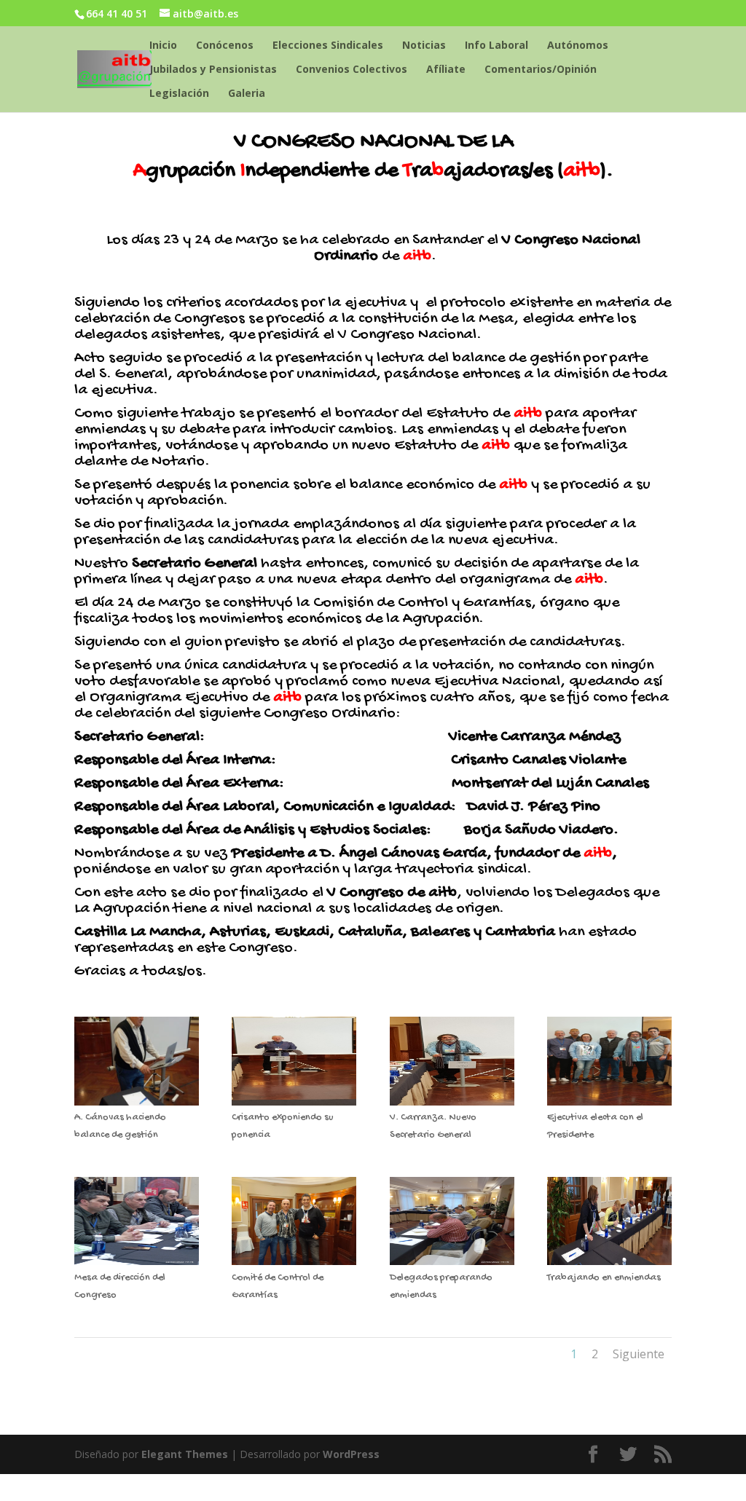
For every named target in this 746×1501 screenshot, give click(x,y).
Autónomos (577, 46)
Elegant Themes (184, 1454)
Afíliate (446, 70)
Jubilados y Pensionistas (213, 70)
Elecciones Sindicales (327, 46)
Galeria (246, 94)
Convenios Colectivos (351, 70)
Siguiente (638, 1354)
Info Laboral (496, 46)
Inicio (163, 46)
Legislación (179, 94)
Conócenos (225, 46)
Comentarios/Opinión (540, 70)
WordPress (351, 1454)
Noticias (424, 46)
